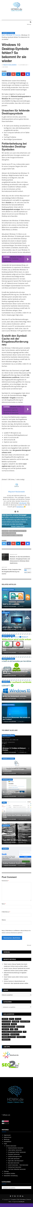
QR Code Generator (14, 1158)
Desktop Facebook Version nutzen (14, 863)
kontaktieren (20, 507)
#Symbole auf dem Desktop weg (17, 531)
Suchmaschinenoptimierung (11, 1032)
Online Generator (11, 1146)
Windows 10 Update (8, 1037)
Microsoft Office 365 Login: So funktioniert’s (13, 793)
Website (4, 920)
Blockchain (6, 1021)
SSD (16, 1029)
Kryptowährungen (8, 1026)
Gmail (4, 802)
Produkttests (7, 1141)
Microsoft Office (7, 779)
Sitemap (6, 1171)
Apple (11, 1019)
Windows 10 (6, 612)
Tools (5, 1143)
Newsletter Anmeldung (11, 1175)
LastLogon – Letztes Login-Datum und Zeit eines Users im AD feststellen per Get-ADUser (15, 671)
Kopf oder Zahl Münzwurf (15, 1161)
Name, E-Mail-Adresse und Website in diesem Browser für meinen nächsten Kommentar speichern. (16, 931)
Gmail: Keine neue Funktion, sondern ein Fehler (16, 816)
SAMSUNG (5, 1029)
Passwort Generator (14, 1154)
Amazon (5, 1019)
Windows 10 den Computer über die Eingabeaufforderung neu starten (11, 572)
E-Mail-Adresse (6, 912)
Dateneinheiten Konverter (15, 1148)
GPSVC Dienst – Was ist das (12, 627)
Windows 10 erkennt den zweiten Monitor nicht (16, 649)
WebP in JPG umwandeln (11, 604)
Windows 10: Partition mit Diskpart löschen (14, 749)
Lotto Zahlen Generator (15, 1150)
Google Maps (25, 1021)
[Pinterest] (15, 512)
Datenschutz (7, 1137)
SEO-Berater (22, 503)
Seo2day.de (21, 1201)
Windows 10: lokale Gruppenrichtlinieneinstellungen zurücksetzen (13, 769)
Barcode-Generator (13, 1163)
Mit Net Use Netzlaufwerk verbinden (14, 696)
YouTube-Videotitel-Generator (17, 1169)
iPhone (14, 1024)
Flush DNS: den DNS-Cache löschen (15, 840)
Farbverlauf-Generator (14, 1167)
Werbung (6, 1139)
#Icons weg (5, 531)
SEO (12, 1029)
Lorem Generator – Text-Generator (18, 1165)
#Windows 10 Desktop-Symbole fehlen (12, 535)
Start (3, 35)
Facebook (5, 848)
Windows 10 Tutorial (8, 33)
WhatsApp (5, 1034)
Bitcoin (18, 1019)
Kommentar (5, 880)
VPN (24, 1032)
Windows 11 (21, 1037)
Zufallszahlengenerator (15, 1156)
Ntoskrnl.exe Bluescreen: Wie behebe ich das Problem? (16, 718)
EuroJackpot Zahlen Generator (17, 1152)
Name (4, 904)
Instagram (5, 1024)
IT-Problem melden (9, 1173)
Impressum (7, 1135)
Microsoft (20, 1026)
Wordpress (6, 1039)
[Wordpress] (18, 512)
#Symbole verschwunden (9, 533)
